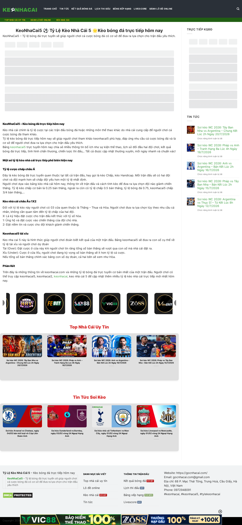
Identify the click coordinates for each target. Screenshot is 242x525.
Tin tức (64, 8)
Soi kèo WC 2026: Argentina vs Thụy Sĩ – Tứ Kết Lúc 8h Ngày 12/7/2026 (216, 203)
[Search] (238, 8)
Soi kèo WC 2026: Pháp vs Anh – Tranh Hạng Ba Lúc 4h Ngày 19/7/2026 (67, 363)
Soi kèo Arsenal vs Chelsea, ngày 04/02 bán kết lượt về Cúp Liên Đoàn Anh (22, 433)
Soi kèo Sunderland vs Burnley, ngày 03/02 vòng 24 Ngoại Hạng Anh (67, 433)
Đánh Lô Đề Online (160, 8)
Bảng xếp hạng (122, 8)
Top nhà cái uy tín (14, 20)
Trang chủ (50, 8)
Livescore (140, 8)
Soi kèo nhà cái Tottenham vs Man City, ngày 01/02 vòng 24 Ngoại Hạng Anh (111, 433)
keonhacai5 (18, 147)
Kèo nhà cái (62, 20)
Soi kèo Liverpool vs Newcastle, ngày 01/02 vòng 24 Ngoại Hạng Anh (156, 433)
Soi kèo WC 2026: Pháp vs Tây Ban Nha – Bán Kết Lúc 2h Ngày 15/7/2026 (156, 361)
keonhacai (60, 276)
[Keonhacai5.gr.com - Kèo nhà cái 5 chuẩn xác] (20, 8)
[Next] (176, 356)
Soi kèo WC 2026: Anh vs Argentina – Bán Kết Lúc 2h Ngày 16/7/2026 (111, 361)
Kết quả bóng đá (81, 8)
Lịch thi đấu (102, 8)
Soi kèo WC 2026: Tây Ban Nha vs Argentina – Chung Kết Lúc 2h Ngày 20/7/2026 (22, 363)
